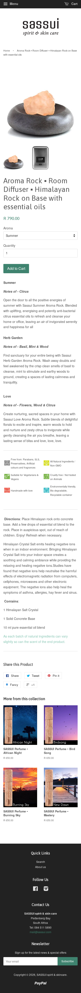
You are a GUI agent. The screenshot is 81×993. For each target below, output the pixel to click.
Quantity (9, 245)
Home (6, 50)
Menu (13, 3)
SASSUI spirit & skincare (52, 975)
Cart (74, 3)
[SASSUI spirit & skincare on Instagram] (45, 889)
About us (40, 867)
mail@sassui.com (40, 932)
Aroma (8, 228)
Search (40, 862)
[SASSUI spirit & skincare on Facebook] (35, 889)
